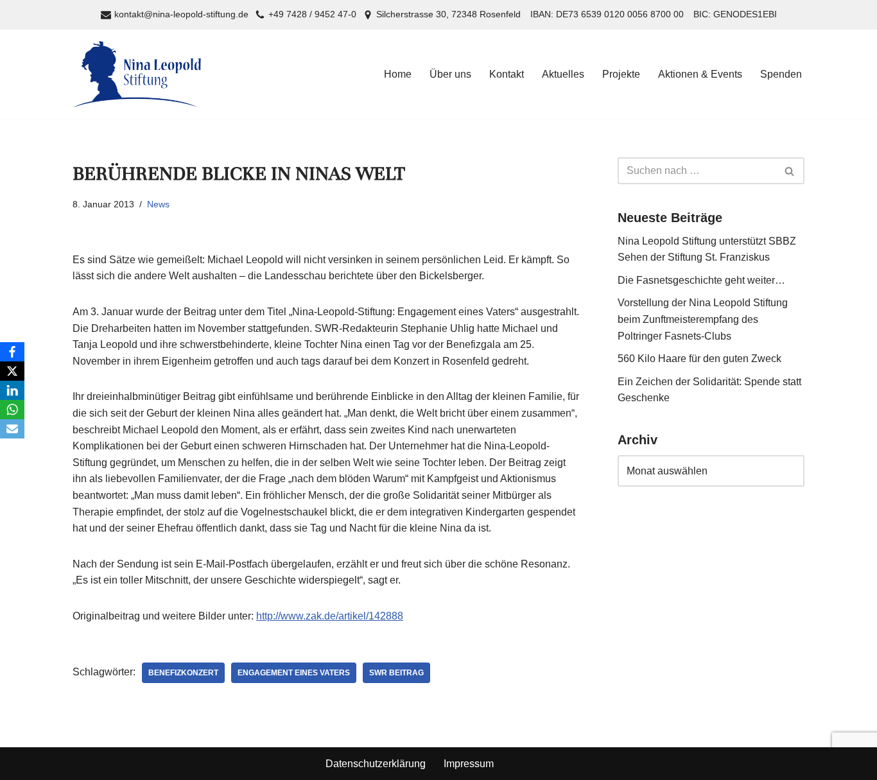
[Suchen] (790, 170)
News (158, 204)
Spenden (781, 74)
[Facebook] (12, 351)
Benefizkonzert (183, 672)
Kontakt (506, 74)
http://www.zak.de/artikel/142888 (329, 616)
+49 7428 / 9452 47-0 (312, 14)
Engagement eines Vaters (294, 672)
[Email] (12, 428)
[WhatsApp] (12, 409)
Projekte (621, 74)
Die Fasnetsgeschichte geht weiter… (701, 280)
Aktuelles (563, 74)
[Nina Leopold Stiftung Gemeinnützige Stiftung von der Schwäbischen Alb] (137, 74)
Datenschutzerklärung (376, 763)
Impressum (469, 763)
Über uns (450, 74)
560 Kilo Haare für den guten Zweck (699, 358)
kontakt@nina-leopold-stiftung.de (181, 14)
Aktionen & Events (700, 74)
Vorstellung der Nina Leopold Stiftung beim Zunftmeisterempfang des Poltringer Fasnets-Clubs (703, 319)
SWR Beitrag (396, 672)
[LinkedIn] (12, 390)
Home (398, 74)
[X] (12, 371)
